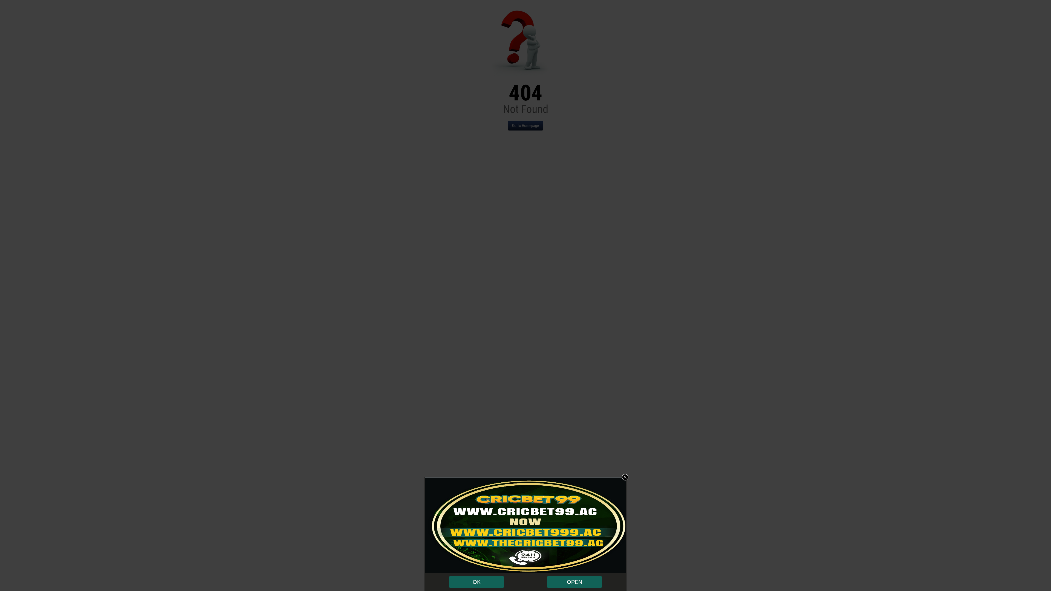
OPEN (574, 582)
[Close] (625, 477)
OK (477, 582)
